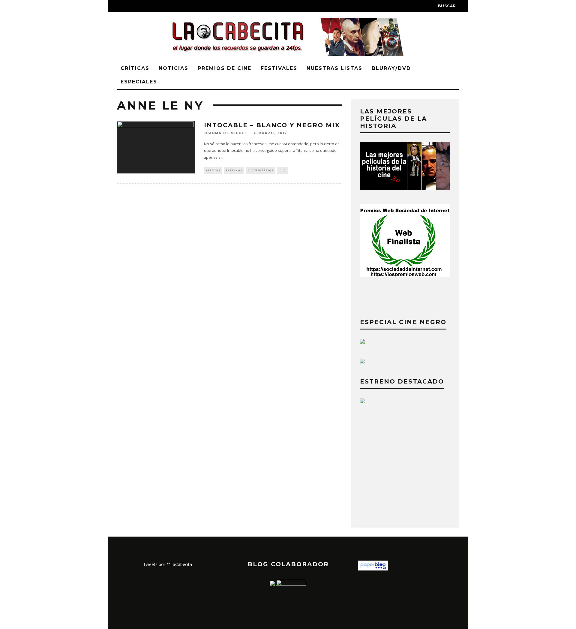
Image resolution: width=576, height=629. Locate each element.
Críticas (135, 68)
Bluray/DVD (391, 68)
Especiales (139, 82)
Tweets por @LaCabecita (167, 564)
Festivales (279, 68)
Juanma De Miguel (225, 133)
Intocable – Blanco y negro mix (272, 125)
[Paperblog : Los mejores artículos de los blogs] (373, 569)
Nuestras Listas (334, 68)
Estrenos (234, 170)
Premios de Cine (224, 68)
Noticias (173, 68)
